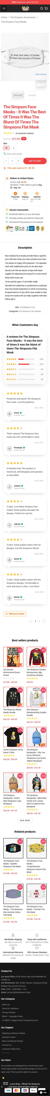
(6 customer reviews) (25, 133)
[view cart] (46, 8)
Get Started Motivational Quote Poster (11, 672)
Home (4, 17)
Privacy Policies (8, 1012)
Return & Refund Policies (12, 1041)
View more (25, 821)
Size (5, 143)
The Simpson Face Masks (14, 22)
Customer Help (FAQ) (11, 1049)
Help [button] (45, 1092)
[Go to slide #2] (32, 95)
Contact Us (7, 1045)
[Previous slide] (5, 57)
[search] (41, 8)
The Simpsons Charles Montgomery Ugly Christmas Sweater (36, 672)
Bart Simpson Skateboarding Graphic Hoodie (37, 712)
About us (6, 1004)
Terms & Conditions (10, 1008)
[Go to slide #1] (17, 95)
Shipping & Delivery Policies (13, 1033)
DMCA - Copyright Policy (12, 1016)
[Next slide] (45, 57)
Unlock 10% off (5, 1083)
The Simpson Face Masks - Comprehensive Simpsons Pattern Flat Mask (36, 866)
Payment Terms (8, 1037)
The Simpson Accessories (22, 17)
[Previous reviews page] (30, 621)
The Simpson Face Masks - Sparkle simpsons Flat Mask (12, 864)
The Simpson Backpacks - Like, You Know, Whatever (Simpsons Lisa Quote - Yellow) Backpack (37, 755)
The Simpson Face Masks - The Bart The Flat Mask (36, 909)
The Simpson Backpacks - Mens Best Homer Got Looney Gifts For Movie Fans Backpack (37, 801)
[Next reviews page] (44, 621)
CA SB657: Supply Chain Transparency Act (20, 1020)
